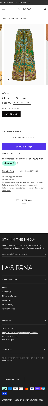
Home (4, 19)
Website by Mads (10, 400)
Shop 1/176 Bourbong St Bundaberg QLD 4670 (20, 333)
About (4, 288)
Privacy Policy (7, 305)
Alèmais (5, 93)
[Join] (42, 254)
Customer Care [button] (9, 279)
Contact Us (6, 292)
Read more (6, 191)
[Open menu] (6, 9)
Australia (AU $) (12, 379)
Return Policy (7, 300)
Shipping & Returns (29, 171)
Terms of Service (8, 309)
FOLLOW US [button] (7, 350)
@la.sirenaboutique (15, 358)
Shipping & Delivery (9, 296)
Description (8, 171)
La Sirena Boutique (29, 400)
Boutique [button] (6, 320)
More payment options (11, 153)
